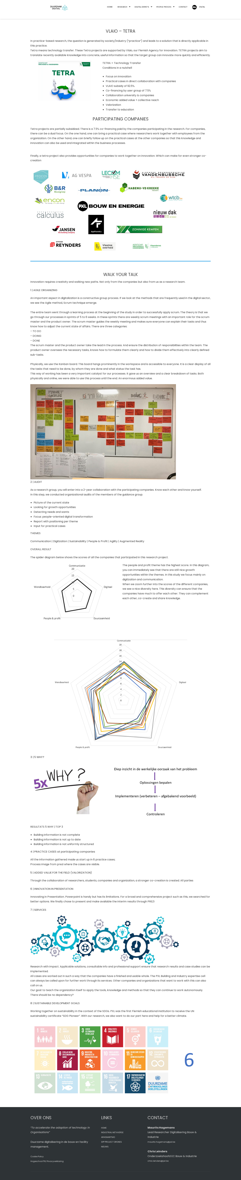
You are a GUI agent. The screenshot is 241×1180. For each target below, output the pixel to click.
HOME (104, 1127)
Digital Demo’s (142, 7)
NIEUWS (105, 1146)
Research (122, 7)
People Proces (163, 7)
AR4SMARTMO (108, 1137)
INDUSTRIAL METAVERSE (112, 1132)
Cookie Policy (37, 1156)
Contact (183, 7)
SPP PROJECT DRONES (111, 1142)
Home (110, 7)
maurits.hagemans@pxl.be (161, 1142)
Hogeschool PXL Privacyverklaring (47, 1161)
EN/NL (202, 7)
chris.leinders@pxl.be (158, 1161)
